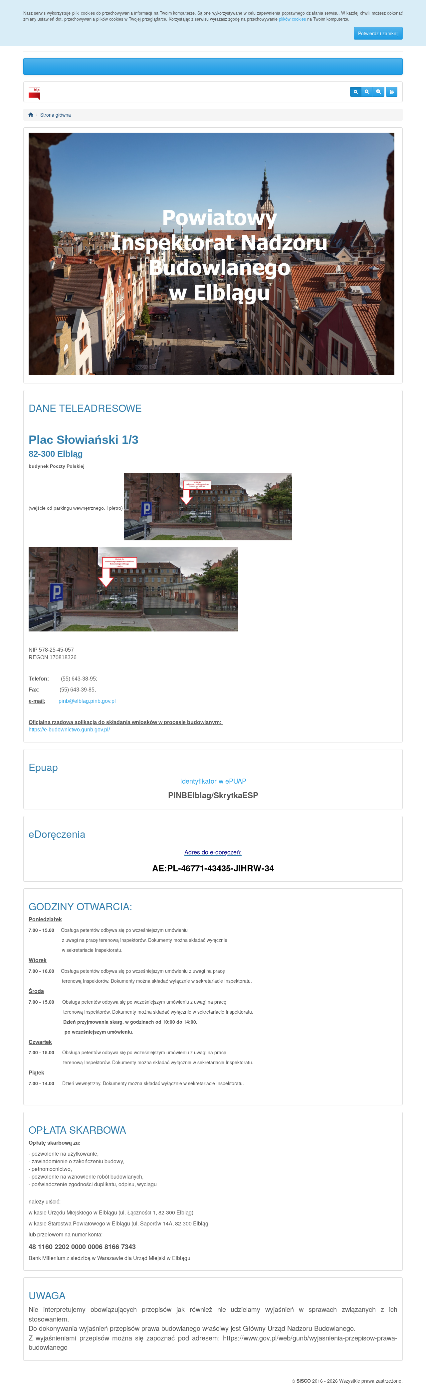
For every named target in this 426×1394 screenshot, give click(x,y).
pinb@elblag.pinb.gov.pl (87, 701)
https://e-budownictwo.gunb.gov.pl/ (69, 729)
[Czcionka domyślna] (355, 92)
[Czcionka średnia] (367, 92)
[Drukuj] (391, 92)
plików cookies (292, 19)
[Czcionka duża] (378, 92)
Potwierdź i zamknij (378, 33)
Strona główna (55, 114)
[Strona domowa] (30, 114)
